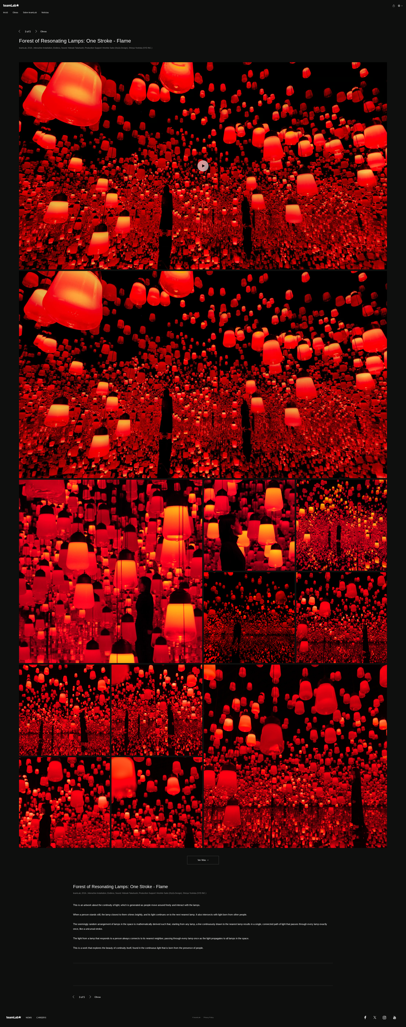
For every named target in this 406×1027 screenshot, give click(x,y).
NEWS (29, 1018)
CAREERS (41, 1018)
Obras (15, 12)
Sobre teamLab (30, 12)
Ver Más (202, 860)
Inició (5, 12)
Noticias (45, 12)
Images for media (81, 974)
